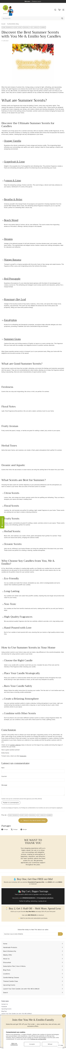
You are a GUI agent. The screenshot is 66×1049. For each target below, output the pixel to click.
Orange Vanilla (12, 141)
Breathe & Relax (13, 199)
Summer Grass (12, 339)
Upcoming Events (6, 1009)
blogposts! (23, 756)
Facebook (4, 1006)
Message (4, 785)
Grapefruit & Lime (14, 162)
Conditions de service (43, 807)
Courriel (4, 776)
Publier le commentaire (11, 802)
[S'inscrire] (60, 934)
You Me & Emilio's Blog (13, 24)
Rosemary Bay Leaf (15, 299)
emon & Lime (13, 180)
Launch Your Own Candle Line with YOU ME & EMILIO (16, 1013)
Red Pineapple (12, 279)
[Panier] (59, 9)
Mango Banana (12, 260)
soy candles (35, 27)
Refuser (50, 1044)
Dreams (8, 239)
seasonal (26, 27)
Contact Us (4, 1004)
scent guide (17, 27)
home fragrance (7, 27)
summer (43, 27)
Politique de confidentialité (38, 1039)
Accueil (3, 24)
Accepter (32, 1044)
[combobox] (33, 18)
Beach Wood (11, 220)
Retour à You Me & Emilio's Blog (34, 820)
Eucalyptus (10, 320)
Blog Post (4, 1011)
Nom (2, 768)
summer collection (15, 745)
